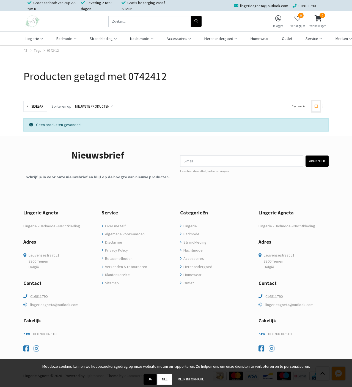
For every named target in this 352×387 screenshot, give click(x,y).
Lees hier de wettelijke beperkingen (204, 171)
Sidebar (37, 106)
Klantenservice (117, 274)
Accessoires (193, 258)
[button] (318, 21)
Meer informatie (191, 379)
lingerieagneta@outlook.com (54, 304)
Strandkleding (195, 242)
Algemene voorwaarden (124, 233)
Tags (37, 50)
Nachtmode (193, 250)
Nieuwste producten (92, 106)
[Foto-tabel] (316, 106)
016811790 (39, 296)
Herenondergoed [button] (218, 38)
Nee (164, 379)
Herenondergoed (197, 266)
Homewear (260, 38)
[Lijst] (324, 106)
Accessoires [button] (177, 38)
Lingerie (190, 226)
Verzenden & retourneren (125, 266)
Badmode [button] (64, 38)
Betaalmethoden (118, 258)
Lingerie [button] (32, 38)
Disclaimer (113, 242)
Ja (150, 379)
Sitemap (111, 282)
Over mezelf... (116, 226)
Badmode (191, 233)
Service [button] (312, 38)
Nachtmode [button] (139, 38)
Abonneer (317, 161)
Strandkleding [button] (101, 38)
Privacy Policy (116, 250)
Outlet (287, 38)
